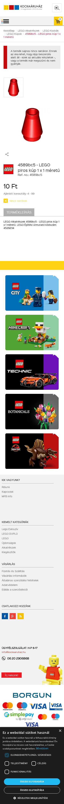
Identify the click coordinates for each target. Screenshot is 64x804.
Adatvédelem (10, 585)
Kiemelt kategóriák (15, 521)
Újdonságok (9, 543)
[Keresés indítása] (56, 7)
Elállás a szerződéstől (15, 589)
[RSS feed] (20, 616)
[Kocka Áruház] (19, 8)
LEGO (5, 538)
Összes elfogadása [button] (32, 781)
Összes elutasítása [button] (32, 790)
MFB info (7, 496)
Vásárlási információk (14, 576)
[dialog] (32, 765)
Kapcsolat (8, 491)
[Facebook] (5, 616)
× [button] (60, 731)
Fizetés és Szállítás (13, 571)
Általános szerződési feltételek (20, 580)
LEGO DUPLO (10, 534)
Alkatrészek (9, 547)
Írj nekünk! (11, 675)
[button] (32, 798)
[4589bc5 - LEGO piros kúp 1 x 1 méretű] (32, 123)
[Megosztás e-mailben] (7, 155)
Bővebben (42, 748)
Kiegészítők (9, 552)
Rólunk (6, 487)
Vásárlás (8, 563)
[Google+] (13, 616)
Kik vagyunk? (11, 479)
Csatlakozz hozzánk (16, 606)
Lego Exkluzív (10, 529)
